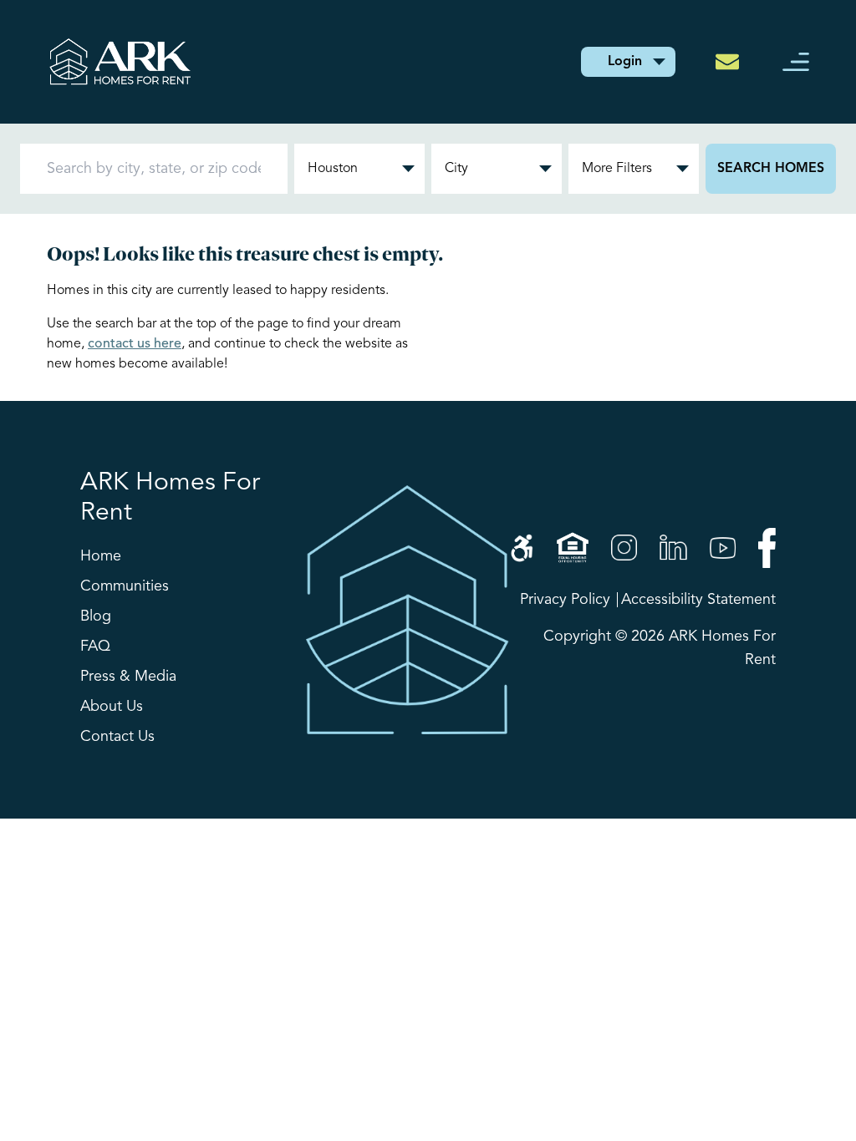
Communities (124, 586)
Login (625, 61)
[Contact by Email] (732, 62)
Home (100, 556)
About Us (111, 706)
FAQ (95, 646)
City (456, 168)
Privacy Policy (565, 599)
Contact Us (117, 736)
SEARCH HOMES (770, 168)
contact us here (134, 344)
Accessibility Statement (698, 599)
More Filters (617, 168)
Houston (333, 168)
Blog (95, 616)
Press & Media (128, 676)
